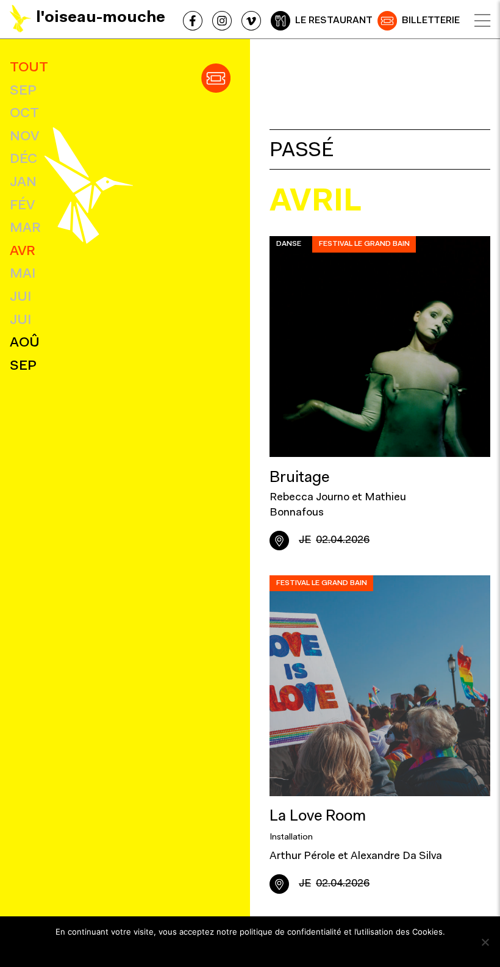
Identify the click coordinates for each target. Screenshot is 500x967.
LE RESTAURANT (334, 21)
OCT (24, 114)
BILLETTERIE (431, 21)
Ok (250, 948)
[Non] (485, 942)
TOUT (29, 68)
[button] (215, 78)
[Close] (482, 21)
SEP (23, 91)
